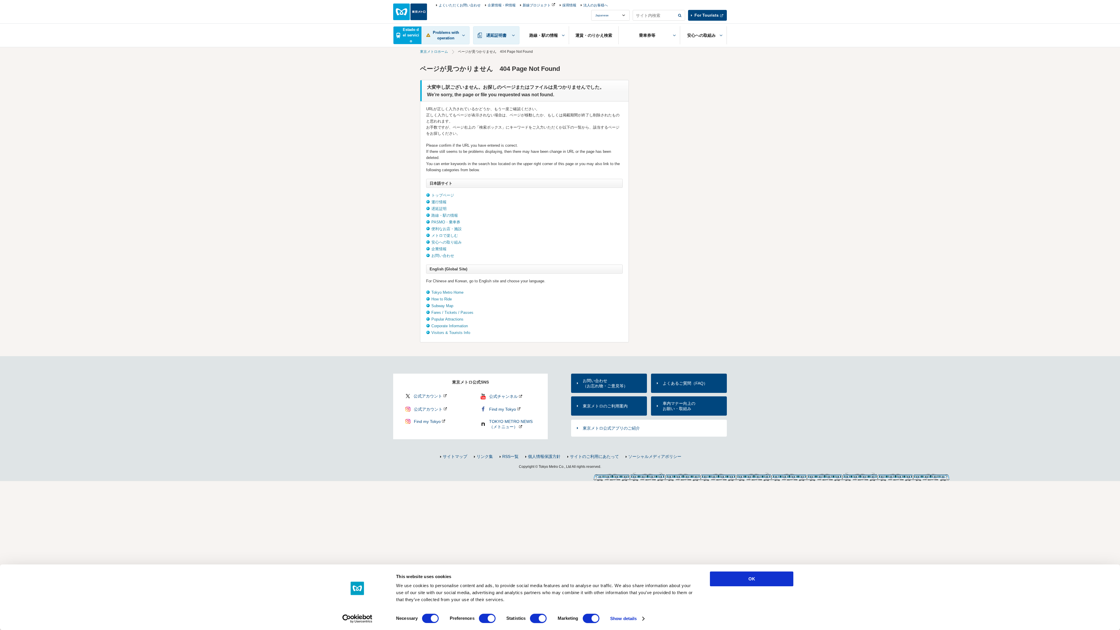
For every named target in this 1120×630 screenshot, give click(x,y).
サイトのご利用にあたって (594, 456)
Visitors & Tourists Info (450, 332)
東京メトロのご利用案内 (605, 406)
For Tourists (706, 15)
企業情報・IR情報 (502, 5)
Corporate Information (449, 326)
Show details (623, 618)
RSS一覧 (510, 456)
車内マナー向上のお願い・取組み (679, 406)
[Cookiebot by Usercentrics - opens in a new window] (357, 618)
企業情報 (439, 249)
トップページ (442, 195)
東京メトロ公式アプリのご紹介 (611, 428)
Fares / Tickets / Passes (452, 312)
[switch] (487, 618)
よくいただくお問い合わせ (460, 5)
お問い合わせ (442, 255)
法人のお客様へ (595, 5)
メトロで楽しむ (444, 235)
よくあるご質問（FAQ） (685, 383)
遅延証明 (439, 208)
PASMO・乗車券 (445, 222)
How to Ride (441, 299)
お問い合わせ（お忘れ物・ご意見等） (605, 383)
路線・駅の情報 (444, 215)
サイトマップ (455, 456)
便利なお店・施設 (446, 229)
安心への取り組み (446, 242)
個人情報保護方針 (544, 456)
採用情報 (569, 5)
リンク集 (485, 456)
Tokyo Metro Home (447, 292)
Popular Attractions (447, 319)
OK (751, 578)
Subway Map (442, 306)
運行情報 (439, 202)
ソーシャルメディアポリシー (654, 456)
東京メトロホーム (434, 52)
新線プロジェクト (537, 5)
